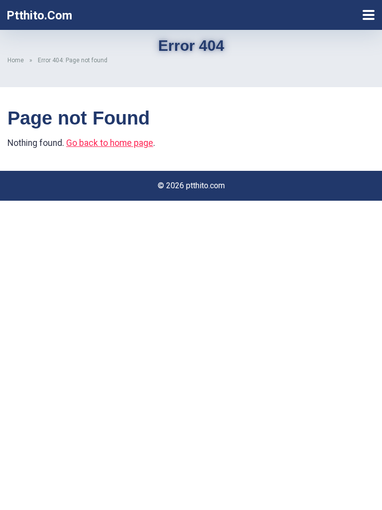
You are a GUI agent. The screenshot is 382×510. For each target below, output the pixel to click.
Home (15, 60)
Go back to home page (109, 143)
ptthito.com (39, 15)
